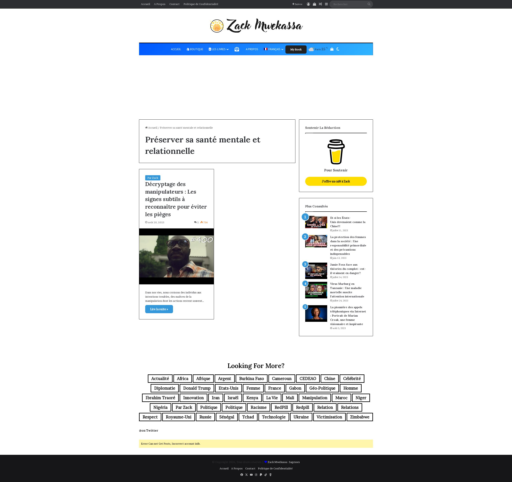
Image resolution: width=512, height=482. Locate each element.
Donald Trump (197, 388)
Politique (208, 407)
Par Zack (152, 177)
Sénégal (226, 417)
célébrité (352, 378)
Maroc (341, 397)
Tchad (248, 417)
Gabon (295, 388)
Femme (253, 388)
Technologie (274, 417)
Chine (329, 378)
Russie (205, 417)
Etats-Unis (228, 388)
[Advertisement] (256, 89)
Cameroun (282, 378)
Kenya (252, 397)
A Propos (159, 4)
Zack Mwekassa (277, 462)
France (274, 388)
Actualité (160, 378)
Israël (233, 397)
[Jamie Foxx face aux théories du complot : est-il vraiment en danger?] (316, 271)
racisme (259, 407)
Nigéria (160, 407)
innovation (193, 397)
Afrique (203, 378)
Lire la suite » (159, 309)
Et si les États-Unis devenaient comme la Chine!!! (347, 222)
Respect (150, 417)
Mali (290, 397)
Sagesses (294, 462)
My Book (296, 49)
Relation (325, 407)
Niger (361, 397)
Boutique (196, 49)
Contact (174, 4)
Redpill (302, 407)
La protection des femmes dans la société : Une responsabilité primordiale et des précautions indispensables (348, 245)
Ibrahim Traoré (160, 397)
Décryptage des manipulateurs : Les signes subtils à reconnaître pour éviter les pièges (176, 199)
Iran (216, 397)
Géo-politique (322, 388)
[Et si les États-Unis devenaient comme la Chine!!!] (316, 222)
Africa (182, 378)
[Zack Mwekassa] (256, 26)
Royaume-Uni (178, 417)
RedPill (281, 407)
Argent (224, 378)
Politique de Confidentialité (201, 4)
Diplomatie (164, 388)
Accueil (145, 4)
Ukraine (301, 417)
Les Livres (218, 49)
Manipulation (314, 397)
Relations (350, 407)
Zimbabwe (359, 417)
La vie (272, 397)
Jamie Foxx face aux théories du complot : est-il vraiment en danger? (348, 269)
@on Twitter (148, 430)
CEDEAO (308, 378)
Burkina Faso (251, 378)
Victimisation (329, 417)
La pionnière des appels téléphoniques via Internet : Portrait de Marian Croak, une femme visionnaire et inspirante (348, 315)
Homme (350, 388)
